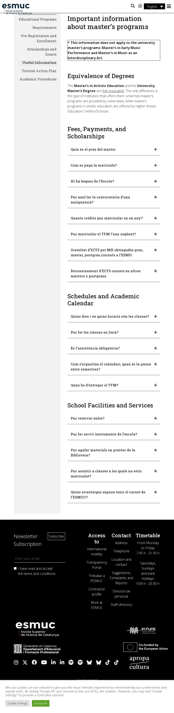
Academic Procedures (38, 79)
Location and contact (121, 562)
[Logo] (17, 8)
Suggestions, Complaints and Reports (121, 577)
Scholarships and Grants (41, 51)
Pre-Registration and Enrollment (38, 38)
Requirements (44, 27)
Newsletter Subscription (28, 540)
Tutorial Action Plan (39, 71)
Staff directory (121, 604)
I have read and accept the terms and (37, 571)
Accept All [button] (40, 703)
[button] (132, 6)
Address (121, 542)
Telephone (121, 551)
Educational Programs (37, 19)
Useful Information (39, 62)
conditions (48, 573)
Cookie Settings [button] (17, 703)
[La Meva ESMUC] (140, 6)
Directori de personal (121, 594)
